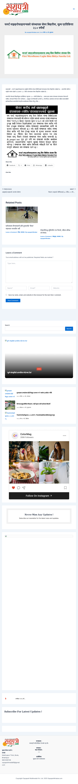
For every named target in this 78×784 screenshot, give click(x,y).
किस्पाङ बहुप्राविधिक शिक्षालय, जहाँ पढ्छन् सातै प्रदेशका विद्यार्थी (33, 404)
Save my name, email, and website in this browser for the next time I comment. (34, 295)
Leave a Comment (11, 232)
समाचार (22, 232)
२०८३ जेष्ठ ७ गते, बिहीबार (23, 418)
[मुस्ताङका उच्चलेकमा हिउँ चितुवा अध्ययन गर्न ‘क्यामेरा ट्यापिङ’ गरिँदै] (10, 394)
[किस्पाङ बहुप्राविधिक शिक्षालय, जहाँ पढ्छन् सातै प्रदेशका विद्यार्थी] (10, 405)
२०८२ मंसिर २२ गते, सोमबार (23, 396)
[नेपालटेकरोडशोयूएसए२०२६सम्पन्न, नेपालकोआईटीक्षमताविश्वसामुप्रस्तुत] (10, 416)
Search (7, 325)
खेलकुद (54, 236)
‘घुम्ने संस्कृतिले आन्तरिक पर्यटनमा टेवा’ (19, 372)
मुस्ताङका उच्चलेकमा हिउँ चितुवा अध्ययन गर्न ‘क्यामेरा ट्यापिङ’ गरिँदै (34, 393)
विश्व (19, 232)
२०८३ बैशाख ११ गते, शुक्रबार (24, 407)
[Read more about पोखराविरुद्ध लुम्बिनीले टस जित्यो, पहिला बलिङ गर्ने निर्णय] (56, 217)
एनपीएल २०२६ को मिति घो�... (21, 698)
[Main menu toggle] (74, 9)
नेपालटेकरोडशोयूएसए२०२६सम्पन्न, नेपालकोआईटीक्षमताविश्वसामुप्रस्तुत (36, 415)
